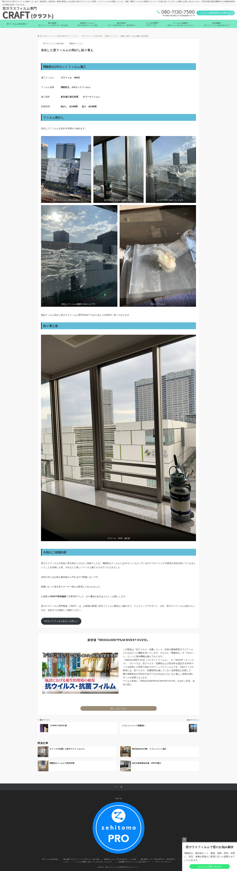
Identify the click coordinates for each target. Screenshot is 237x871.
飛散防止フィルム (76, 44)
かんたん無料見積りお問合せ (215, 13)
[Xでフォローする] (115, 787)
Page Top (118, 798)
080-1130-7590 (178, 12)
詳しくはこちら (118, 708)
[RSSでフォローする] (121, 787)
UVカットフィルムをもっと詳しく (61, 621)
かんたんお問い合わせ (209, 866)
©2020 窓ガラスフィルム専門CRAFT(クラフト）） (118, 867)
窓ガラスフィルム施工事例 (53, 44)
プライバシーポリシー (163, 862)
